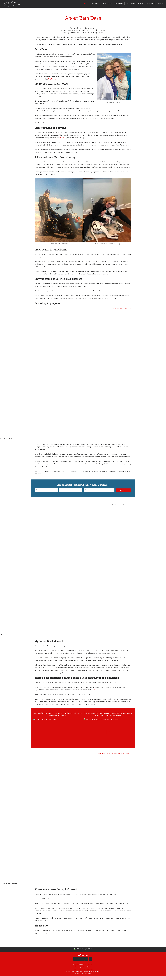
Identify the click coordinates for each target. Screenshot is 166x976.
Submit (123, 490)
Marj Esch (88, 967)
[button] (57, 732)
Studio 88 (94, 690)
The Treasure (52, 79)
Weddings (62, 138)
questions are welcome (58, 933)
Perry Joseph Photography (91, 971)
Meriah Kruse (88, 969)
